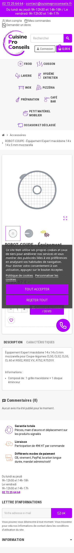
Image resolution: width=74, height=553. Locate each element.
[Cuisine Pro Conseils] (16, 42)
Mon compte (13, 20)
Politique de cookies (19, 275)
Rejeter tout (37, 300)
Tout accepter (37, 289)
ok (63, 513)
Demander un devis (18, 25)
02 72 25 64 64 (12, 4)
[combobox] (51, 38)
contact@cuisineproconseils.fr (49, 4)
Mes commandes (39, 20)
